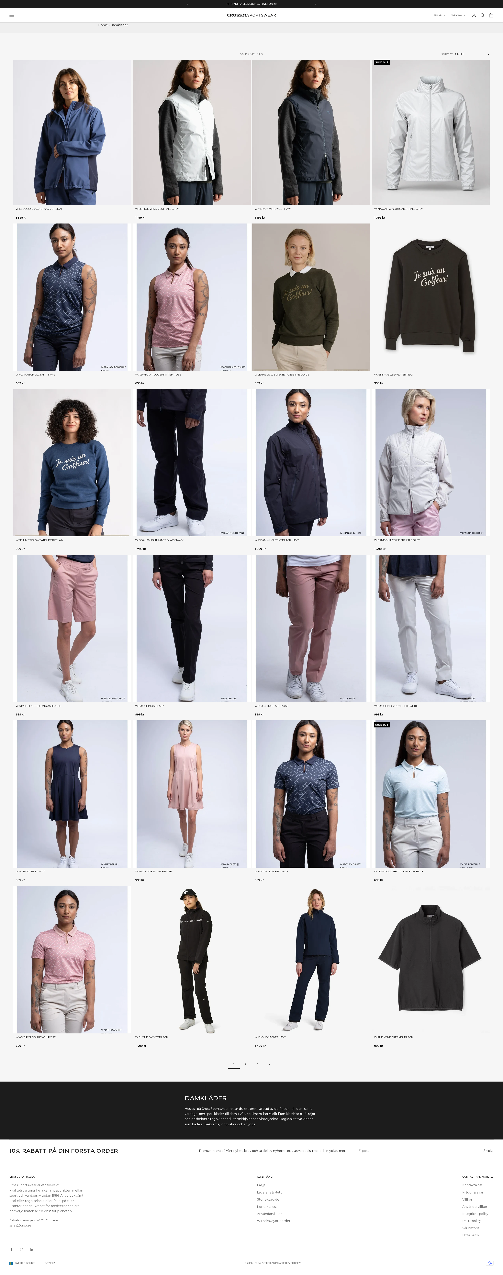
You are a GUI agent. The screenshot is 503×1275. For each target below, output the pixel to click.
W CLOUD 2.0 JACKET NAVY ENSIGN (39, 208)
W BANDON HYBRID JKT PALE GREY (397, 540)
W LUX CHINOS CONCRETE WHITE (396, 705)
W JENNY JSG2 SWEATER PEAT (393, 374)
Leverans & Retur (270, 1192)
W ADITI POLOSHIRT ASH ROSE (36, 1037)
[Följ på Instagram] (22, 1249)
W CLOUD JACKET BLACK (151, 1037)
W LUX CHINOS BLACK (149, 705)
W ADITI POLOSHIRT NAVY (271, 871)
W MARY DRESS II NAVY (31, 871)
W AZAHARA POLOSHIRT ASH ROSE (158, 374)
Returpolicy (471, 1221)
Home (103, 25)
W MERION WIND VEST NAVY (273, 208)
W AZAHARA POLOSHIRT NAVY (35, 374)
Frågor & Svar (472, 1192)
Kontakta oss (267, 1207)
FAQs (261, 1185)
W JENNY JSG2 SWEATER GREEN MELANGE (282, 374)
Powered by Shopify (288, 1263)
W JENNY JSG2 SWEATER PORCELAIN (39, 540)
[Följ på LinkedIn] (32, 1249)
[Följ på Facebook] (11, 1249)
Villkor (467, 1199)
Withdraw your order (273, 1221)
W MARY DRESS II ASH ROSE (153, 871)
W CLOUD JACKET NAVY (270, 1037)
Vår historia (470, 1228)
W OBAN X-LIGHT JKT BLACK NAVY (277, 540)
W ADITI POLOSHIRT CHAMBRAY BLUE (398, 871)
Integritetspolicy (475, 1214)
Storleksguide (268, 1199)
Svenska (456, 15)
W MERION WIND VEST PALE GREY (157, 208)
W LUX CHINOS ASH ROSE (271, 705)
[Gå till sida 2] (269, 1064)
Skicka (489, 1151)
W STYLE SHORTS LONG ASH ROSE (38, 705)
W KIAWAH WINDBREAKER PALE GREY (398, 208)
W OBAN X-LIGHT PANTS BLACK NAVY (159, 540)
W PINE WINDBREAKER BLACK (393, 1037)
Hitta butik (470, 1235)
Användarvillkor (269, 1214)
